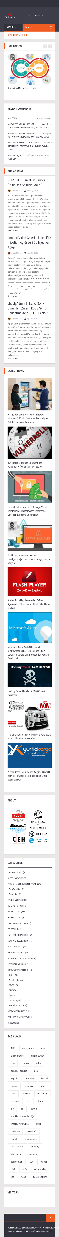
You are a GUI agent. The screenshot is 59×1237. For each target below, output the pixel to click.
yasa (23, 1177)
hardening (42, 1093)
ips (12, 1108)
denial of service (19, 1071)
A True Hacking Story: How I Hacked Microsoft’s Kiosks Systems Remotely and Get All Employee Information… (28, 418)
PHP (11, 990)
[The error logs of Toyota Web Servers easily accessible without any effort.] (30, 715)
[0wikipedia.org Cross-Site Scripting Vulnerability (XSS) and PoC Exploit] (30, 442)
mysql (14, 1139)
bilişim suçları (37, 1055)
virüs (24, 1169)
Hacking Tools (14, 917)
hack (13, 1093)
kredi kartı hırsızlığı (20, 1124)
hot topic (15, 1101)
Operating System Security (20, 958)
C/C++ (12, 975)
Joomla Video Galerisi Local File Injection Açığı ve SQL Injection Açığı (29, 242)
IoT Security (13, 929)
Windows (12, 1023)
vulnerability (40, 1169)
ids (28, 1101)
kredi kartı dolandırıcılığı (22, 1116)
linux (38, 1124)
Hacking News (14, 911)
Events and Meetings (17, 900)
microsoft (32, 1131)
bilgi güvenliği (17, 1055)
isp (22, 1108)
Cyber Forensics (15, 878)
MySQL (12, 985)
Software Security (16, 1011)
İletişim (13, 118)
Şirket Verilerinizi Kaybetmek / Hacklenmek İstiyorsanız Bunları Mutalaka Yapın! (28, 146)
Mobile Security (15, 946)
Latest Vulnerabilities (18, 935)
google (14, 1086)
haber (43, 1086)
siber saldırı (16, 1154)
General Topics (15, 906)
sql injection (16, 1161)
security (35, 1146)
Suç (31, 1161)
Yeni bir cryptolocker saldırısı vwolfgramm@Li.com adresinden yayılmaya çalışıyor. (29, 559)
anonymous (28, 1048)
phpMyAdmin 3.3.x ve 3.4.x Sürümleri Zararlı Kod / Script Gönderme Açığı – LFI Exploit (28, 308)
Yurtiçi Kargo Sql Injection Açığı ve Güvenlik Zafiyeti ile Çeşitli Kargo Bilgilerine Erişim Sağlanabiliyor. (29, 776)
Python (12, 995)
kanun (34, 1108)
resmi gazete (17, 1146)
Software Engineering (18, 970)
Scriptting (13, 1000)
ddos (38, 1063)
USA (13, 1169)
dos (36, 1071)
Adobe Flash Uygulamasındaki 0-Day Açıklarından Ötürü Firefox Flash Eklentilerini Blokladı (29, 604)
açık (43, 1048)
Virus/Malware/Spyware (19, 1017)
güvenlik (29, 1086)
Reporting (13, 894)
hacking (26, 1093)
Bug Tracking (15, 889)
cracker (25, 1063)
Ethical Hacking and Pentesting (23, 884)
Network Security (16, 952)
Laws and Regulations (18, 941)
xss (12, 1177)
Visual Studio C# (16, 1005)
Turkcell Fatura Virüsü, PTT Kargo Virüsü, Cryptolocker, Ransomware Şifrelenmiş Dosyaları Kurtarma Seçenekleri (28, 511)
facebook (29, 1078)
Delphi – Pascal (16, 980)
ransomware (30, 1139)
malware (15, 1131)
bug (13, 1063)
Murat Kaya (47, 124)
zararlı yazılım (40, 1177)
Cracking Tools (15, 872)
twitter (43, 1161)
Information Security (18, 923)
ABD (13, 1048)
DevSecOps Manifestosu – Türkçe (23, 88)
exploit (14, 1078)
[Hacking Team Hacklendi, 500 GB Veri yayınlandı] (30, 675)
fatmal (44, 1078)
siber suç (33, 1154)
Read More (12, 230)
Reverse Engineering (17, 964)
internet (40, 1101)
